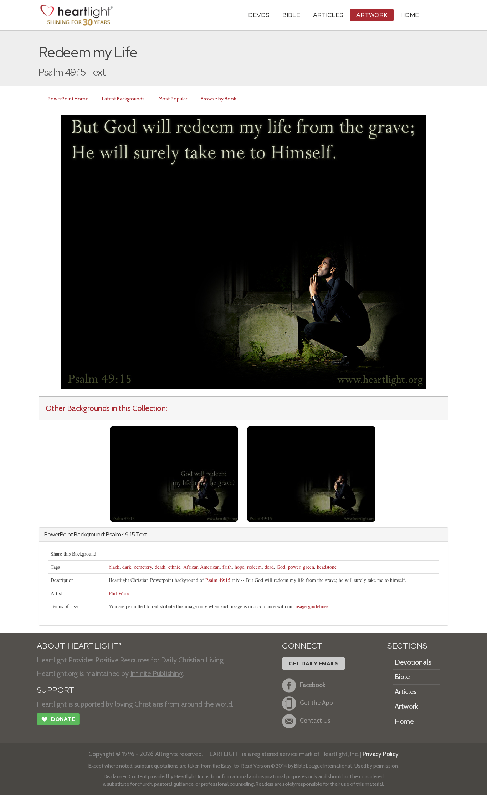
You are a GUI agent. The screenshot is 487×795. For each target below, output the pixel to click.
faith (227, 566)
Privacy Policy (381, 754)
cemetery (143, 566)
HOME (409, 15)
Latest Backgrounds (123, 98)
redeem (254, 566)
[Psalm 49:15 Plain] (311, 473)
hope (239, 566)
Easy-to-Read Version (245, 766)
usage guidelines (312, 606)
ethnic (174, 566)
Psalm (113, 534)
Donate (58, 719)
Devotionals (413, 662)
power (294, 566)
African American (201, 566)
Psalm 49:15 (217, 580)
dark (126, 566)
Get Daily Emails (314, 663)
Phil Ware (119, 593)
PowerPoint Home (68, 98)
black (114, 566)
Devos (259, 15)
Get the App (316, 702)
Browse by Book (218, 98)
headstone (327, 566)
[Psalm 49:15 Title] (174, 473)
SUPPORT (55, 690)
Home (404, 721)
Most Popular (172, 98)
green (308, 566)
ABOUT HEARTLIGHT (79, 646)
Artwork (372, 15)
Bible (291, 15)
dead (269, 566)
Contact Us (315, 720)
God (281, 566)
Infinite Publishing (156, 673)
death (160, 566)
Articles (328, 15)
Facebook (312, 684)
